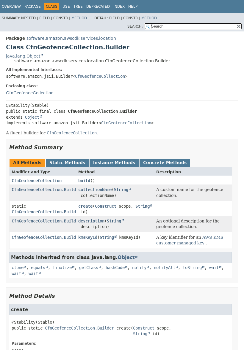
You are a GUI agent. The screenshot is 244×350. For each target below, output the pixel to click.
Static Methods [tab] (67, 162)
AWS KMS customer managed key (189, 240)
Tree (78, 6)
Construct (105, 206)
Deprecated (98, 6)
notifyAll (164, 267)
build (84, 180)
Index (119, 6)
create (85, 206)
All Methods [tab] (27, 162)
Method (79, 18)
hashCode (115, 267)
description (91, 221)
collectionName (95, 189)
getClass (88, 267)
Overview (11, 6)
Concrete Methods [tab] (165, 162)
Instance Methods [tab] (114, 162)
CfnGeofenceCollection (100, 76)
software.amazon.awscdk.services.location (71, 38)
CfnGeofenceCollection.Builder (46, 189)
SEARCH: (135, 26)
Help (132, 6)
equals (38, 267)
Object (32, 117)
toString (192, 267)
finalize (62, 267)
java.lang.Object (23, 56)
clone (18, 267)
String (121, 189)
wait (214, 267)
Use (66, 6)
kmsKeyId (87, 237)
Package (32, 6)
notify (139, 267)
